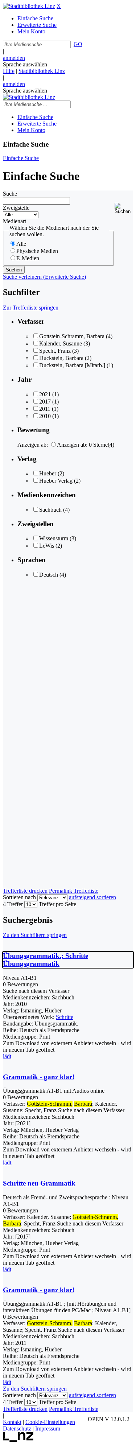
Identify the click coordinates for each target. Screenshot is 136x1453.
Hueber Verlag (56, 481)
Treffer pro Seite (57, 904)
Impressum (47, 1428)
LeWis (46, 546)
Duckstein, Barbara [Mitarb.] (72, 365)
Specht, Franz (55, 351)
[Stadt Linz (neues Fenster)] (18, 1440)
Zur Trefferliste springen (30, 307)
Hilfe (9, 71)
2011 (44, 409)
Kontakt (12, 1422)
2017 (45, 401)
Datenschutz (17, 1428)
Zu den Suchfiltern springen (35, 935)
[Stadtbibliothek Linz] (29, 6)
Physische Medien (37, 251)
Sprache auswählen (25, 64)
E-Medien (27, 258)
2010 (45, 416)
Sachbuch (50, 510)
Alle (21, 244)
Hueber (47, 473)
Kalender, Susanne (60, 343)
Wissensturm (53, 538)
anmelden (14, 58)
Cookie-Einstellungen (50, 1422)
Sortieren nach (19, 897)
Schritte (64, 1017)
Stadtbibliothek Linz (41, 71)
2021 (45, 394)
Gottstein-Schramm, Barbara (71, 336)
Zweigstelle (16, 208)
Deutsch (48, 575)
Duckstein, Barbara (61, 358)
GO (78, 44)
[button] (124, 208)
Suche (10, 194)
